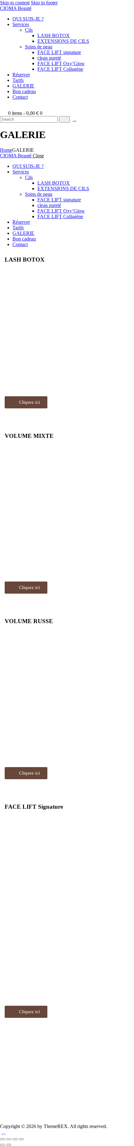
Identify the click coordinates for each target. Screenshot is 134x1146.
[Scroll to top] (3, 1132)
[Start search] (64, 119)
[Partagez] (14, 1139)
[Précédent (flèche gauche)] (2, 1145)
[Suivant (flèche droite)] (8, 1145)
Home (6, 150)
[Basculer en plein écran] (8, 1139)
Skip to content (15, 2)
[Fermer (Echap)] (21, 1139)
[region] (67, 334)
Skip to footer (44, 2)
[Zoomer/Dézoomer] (2, 1139)
